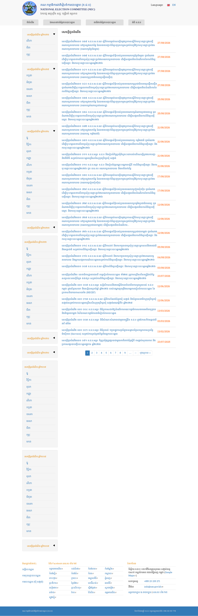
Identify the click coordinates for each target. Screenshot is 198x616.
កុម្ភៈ (28, 54)
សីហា (29, 41)
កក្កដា (29, 75)
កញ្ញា (28, 158)
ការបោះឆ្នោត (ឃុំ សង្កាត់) (32, 582)
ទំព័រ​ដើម (30, 22)
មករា (28, 117)
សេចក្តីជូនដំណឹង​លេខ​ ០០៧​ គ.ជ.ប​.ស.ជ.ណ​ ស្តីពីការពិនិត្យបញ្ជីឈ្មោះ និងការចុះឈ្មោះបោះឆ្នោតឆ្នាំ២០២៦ (108, 266)
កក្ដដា (29, 282)
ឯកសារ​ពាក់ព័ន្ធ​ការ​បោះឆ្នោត (62, 22)
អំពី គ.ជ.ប (136, 22)
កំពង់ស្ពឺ (52, 573)
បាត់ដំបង (75, 569)
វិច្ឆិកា (28, 144)
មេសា (29, 96)
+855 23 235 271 (152, 581)
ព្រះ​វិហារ (52, 583)
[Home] (29, 8)
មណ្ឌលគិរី (92, 578)
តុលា (28, 151)
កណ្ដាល (108, 573)
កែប (73, 592)
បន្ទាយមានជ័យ (55, 569)
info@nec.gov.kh (152, 587)
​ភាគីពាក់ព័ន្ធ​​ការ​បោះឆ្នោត (105, 22)
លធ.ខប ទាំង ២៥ (160, 592)
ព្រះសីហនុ (75, 588)
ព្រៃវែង (74, 583)
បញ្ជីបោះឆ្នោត (28, 569)
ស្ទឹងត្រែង (91, 588)
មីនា (28, 48)
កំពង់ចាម (91, 569)
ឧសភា (29, 89)
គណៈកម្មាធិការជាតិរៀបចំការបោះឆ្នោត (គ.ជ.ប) (37, 611)
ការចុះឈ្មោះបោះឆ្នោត (31, 575)
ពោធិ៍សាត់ (92, 583)
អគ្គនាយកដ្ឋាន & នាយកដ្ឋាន (139, 592)
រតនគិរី (107, 583)
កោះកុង (52, 578)
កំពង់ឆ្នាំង (108, 569)
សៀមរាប (53, 588)
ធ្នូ (27, 138)
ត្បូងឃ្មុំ (52, 597)
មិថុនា (29, 82)
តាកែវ (51, 592)
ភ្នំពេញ (107, 578)
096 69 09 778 (169, 611)
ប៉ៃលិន (91, 592)
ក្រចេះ (73, 578)
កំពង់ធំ (74, 573)
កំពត (90, 573)
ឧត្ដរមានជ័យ (110, 592)
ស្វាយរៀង (109, 588)
